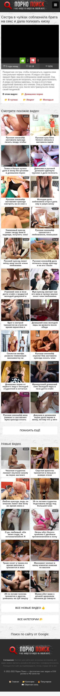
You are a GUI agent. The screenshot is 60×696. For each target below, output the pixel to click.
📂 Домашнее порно (32, 94)
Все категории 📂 (30, 619)
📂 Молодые (46, 99)
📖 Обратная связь (30, 685)
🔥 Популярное (44, 682)
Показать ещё (30, 430)
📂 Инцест (28, 99)
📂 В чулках (11, 99)
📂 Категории (28, 682)
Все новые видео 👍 (30, 607)
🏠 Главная (14, 682)
